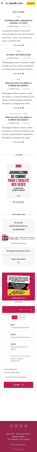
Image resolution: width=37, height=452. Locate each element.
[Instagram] (21, 425)
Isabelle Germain (14, 26)
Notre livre (10, 434)
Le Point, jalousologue (18, 55)
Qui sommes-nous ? (23, 434)
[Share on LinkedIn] (18, 45)
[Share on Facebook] (13, 45)
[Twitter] (16, 425)
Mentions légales (18, 436)
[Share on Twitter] (16, 45)
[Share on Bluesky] (23, 45)
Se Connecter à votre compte (18, 439)
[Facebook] (11, 425)
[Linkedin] (25, 425)
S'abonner (31, 3)
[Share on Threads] (20, 45)
